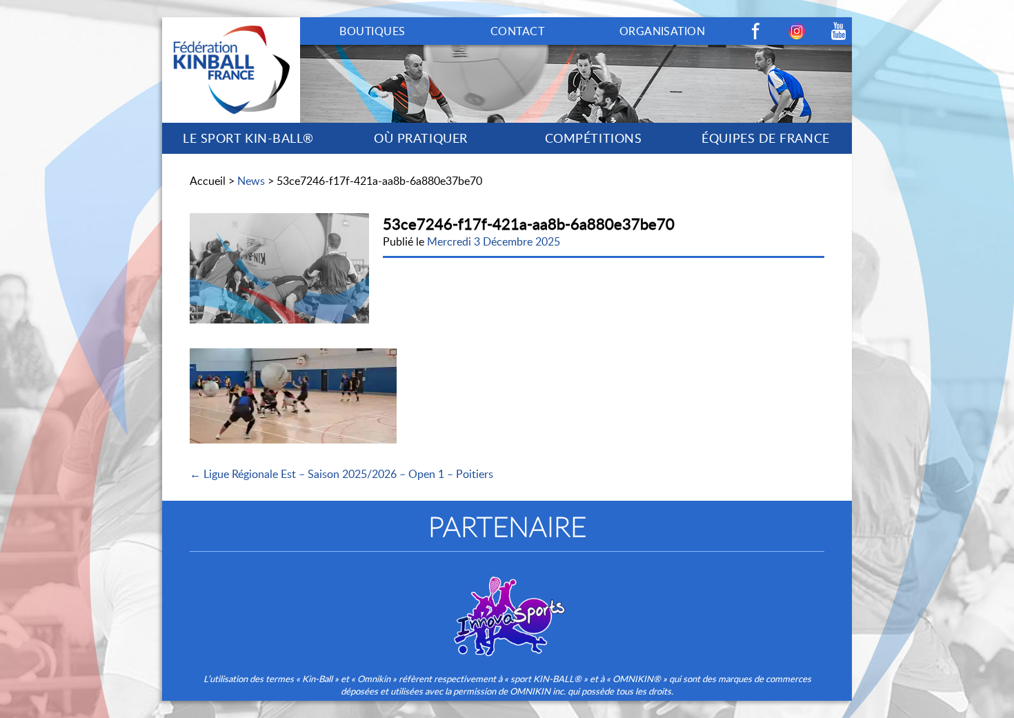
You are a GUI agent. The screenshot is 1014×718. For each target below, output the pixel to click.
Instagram (797, 31)
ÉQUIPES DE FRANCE (765, 138)
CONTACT (517, 31)
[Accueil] (231, 24)
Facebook (755, 31)
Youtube (838, 31)
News (251, 180)
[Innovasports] (507, 607)
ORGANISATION (662, 31)
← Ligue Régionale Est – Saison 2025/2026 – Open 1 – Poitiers (341, 473)
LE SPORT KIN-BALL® (248, 138)
